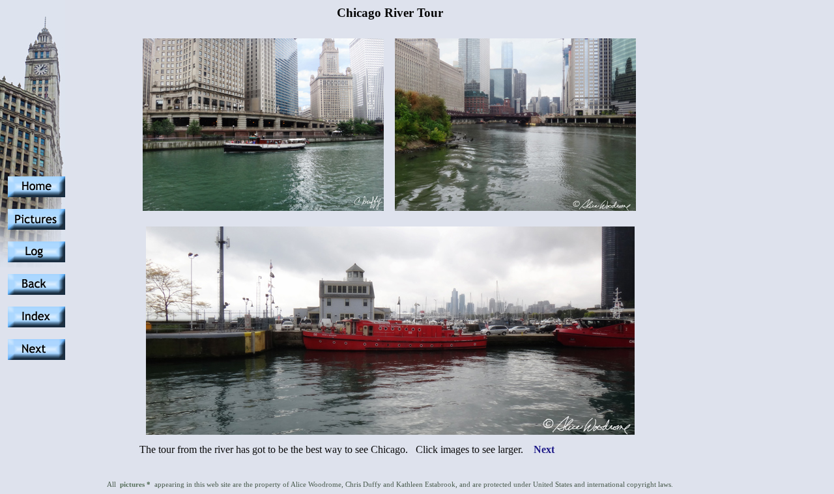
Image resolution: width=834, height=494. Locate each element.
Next (544, 449)
